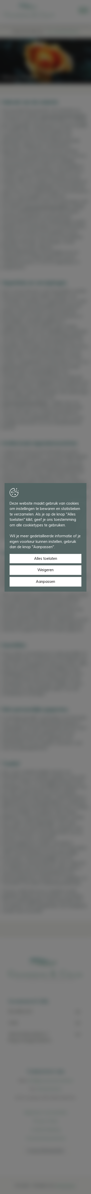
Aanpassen (45, 581)
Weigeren (45, 570)
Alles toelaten (45, 558)
